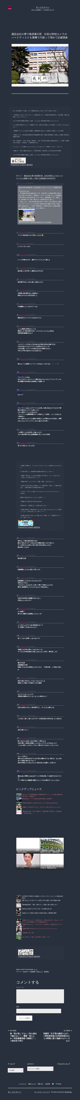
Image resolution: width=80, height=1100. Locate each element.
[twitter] (53, 1084)
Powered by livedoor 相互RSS (22, 165)
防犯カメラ (39, 971)
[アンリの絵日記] (25, 952)
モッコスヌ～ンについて (42, 1092)
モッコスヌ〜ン (43, 7)
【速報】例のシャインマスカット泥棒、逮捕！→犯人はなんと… (37, 481)
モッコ (35, 969)
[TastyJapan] (25, 523)
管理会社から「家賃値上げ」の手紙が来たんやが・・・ (35, 505)
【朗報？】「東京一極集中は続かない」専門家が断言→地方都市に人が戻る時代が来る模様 (37, 150)
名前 (17, 1007)
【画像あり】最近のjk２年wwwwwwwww (31, 501)
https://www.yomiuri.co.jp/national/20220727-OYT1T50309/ (35, 222)
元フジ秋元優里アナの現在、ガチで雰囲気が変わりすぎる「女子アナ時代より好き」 (35, 111)
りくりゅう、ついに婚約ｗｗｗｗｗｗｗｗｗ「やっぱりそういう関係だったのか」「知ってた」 (38, 146)
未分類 (25, 971)
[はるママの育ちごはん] (18, 160)
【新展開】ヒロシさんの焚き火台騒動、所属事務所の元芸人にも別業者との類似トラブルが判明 (38, 130)
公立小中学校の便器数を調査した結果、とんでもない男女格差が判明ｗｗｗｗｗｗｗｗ (36, 120)
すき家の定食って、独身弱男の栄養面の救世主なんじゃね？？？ (37, 471)
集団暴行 (46, 971)
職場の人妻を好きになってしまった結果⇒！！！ (33, 497)
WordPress (68, 1092)
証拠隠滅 (32, 971)
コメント (20, 987)
